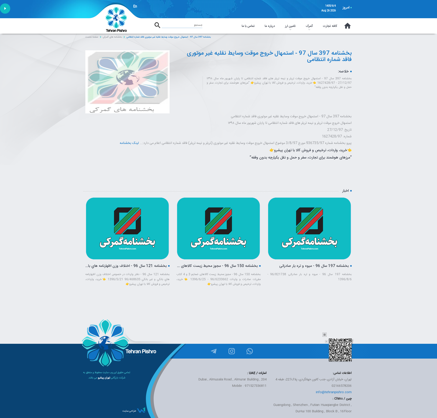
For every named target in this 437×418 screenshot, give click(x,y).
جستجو (198, 25)
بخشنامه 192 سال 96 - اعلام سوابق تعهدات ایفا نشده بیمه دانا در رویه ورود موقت (318, 266)
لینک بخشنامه (129, 143)
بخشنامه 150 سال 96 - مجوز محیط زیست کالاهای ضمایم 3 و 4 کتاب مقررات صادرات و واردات (136, 266)
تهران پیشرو (104, 378)
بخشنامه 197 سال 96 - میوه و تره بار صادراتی (233, 266)
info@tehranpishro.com (334, 392)
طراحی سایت (129, 411)
